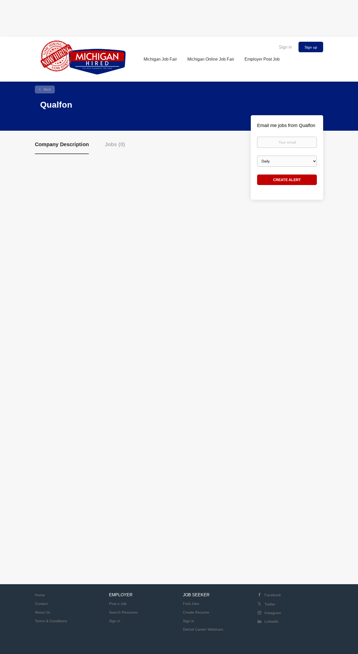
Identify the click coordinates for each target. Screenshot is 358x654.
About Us (42, 612)
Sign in (285, 47)
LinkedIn (271, 621)
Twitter (269, 604)
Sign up (311, 47)
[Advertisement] (179, 17)
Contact (41, 604)
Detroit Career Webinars (203, 629)
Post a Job (118, 604)
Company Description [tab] (62, 144)
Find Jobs (191, 604)
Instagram (272, 613)
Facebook (272, 595)
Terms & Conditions (51, 621)
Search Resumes (123, 612)
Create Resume (196, 612)
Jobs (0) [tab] (115, 144)
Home (40, 595)
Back (47, 89)
